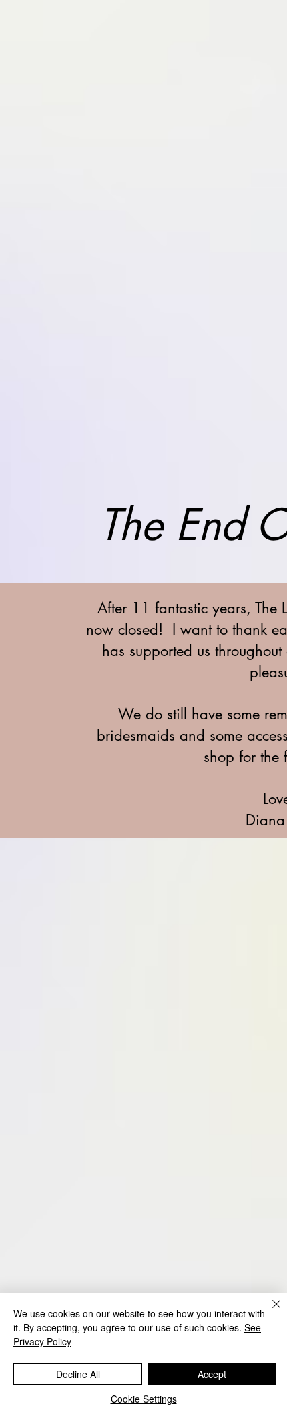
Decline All (78, 1374)
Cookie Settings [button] (144, 1398)
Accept (212, 1374)
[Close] (268, 1312)
